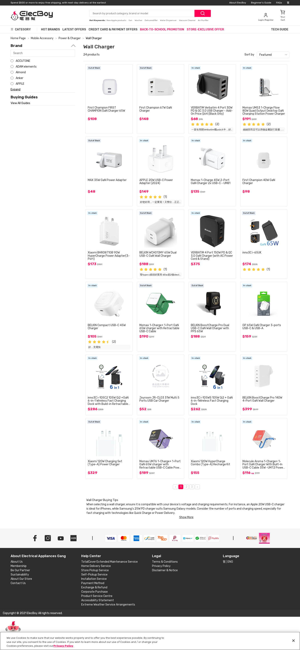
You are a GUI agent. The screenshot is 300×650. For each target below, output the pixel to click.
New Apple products (117, 20)
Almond (21, 72)
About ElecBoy (237, 2)
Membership (19, 566)
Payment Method (92, 583)
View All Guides (20, 103)
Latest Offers (74, 29)
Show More (186, 517)
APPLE (20, 84)
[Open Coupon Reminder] (13, 631)
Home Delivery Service (96, 566)
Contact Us (18, 583)
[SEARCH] (202, 13)
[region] (150, 641)
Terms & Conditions (165, 561)
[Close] (293, 640)
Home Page (18, 38)
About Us (17, 561)
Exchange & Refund (94, 587)
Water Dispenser (168, 20)
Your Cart (282, 18)
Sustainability (20, 574)
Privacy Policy (161, 566)
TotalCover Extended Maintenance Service (109, 561)
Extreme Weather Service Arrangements (108, 604)
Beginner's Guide (261, 2)
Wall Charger (94, 38)
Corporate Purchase (94, 591)
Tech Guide (279, 29)
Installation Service (94, 579)
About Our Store (21, 579)
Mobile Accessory (42, 38)
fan (131, 20)
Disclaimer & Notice (165, 570)
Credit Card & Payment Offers (113, 29)
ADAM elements (26, 66)
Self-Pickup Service (94, 574)
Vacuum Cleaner (187, 20)
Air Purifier (203, 20)
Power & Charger (70, 38)
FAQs (279, 2)
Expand (15, 89)
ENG (230, 561)
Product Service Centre (96, 596)
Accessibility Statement (97, 600)
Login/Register (265, 20)
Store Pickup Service (95, 570)
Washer (139, 20)
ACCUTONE (23, 61)
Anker (19, 78)
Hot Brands (50, 29)
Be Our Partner (20, 570)
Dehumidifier (151, 20)
